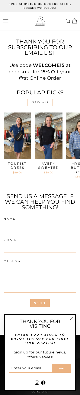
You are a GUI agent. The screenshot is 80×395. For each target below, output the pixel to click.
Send (40, 303)
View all (40, 102)
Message (13, 260)
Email (10, 239)
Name (10, 218)
